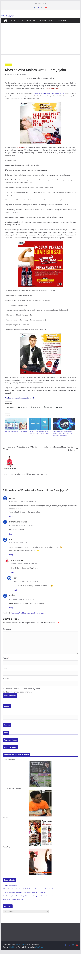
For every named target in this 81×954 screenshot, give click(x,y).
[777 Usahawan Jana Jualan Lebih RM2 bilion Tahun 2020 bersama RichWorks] (64, 424)
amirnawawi (22, 74)
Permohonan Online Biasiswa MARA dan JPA (21, 448)
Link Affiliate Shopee (10, 885)
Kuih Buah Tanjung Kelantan (13, 899)
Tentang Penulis (16, 21)
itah (11, 539)
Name (6, 658)
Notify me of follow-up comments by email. (22, 689)
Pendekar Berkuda (18, 521)
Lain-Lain (8, 65)
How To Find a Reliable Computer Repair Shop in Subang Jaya (24, 892)
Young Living (31, 21)
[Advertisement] (40, 39)
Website (6, 678)
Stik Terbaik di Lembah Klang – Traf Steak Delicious (59, 448)
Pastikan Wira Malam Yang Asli (16, 431)
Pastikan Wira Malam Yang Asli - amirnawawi (28, 613)
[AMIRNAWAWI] (7, 16)
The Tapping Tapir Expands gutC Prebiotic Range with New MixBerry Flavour (30, 896)
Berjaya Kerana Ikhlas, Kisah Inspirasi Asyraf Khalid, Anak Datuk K (39, 433)
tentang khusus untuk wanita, (49, 93)
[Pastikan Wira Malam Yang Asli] (16, 424)
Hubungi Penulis (47, 21)
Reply (11, 516)
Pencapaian (61, 21)
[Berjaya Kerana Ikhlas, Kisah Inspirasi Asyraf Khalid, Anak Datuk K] (40, 424)
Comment (7, 629)
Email (6, 668)
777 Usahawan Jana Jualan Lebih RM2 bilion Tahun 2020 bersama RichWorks (63, 433)
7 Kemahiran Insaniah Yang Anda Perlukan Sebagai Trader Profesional (28, 889)
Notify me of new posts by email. (18, 692)
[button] (40, 123)
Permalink (33, 501)
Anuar (12, 498)
